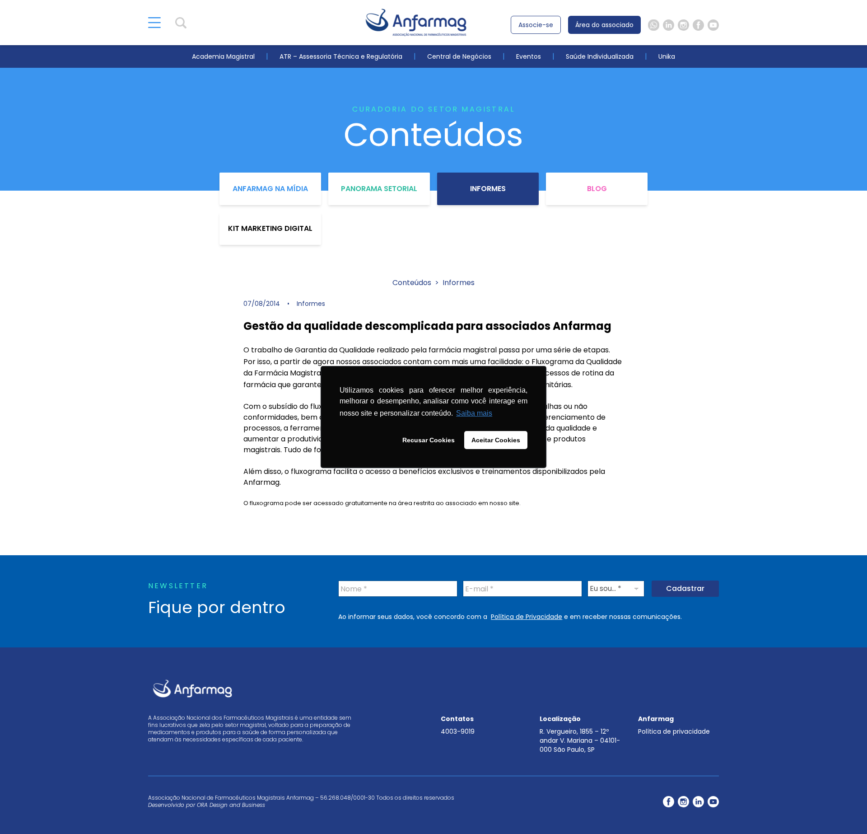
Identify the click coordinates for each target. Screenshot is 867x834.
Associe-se (535, 24)
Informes (488, 188)
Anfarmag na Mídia (270, 188)
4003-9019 (458, 731)
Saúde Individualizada (600, 56)
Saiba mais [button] (474, 413)
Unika (666, 56)
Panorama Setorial (379, 188)
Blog (597, 188)
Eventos (528, 56)
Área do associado (604, 24)
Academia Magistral (223, 56)
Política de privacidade (674, 731)
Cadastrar (685, 588)
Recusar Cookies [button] (428, 440)
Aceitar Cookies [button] (495, 440)
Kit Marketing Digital (270, 228)
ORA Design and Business (231, 805)
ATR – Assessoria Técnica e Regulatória (341, 56)
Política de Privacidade (526, 616)
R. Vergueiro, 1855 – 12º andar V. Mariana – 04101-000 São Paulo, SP (580, 740)
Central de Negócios (459, 56)
